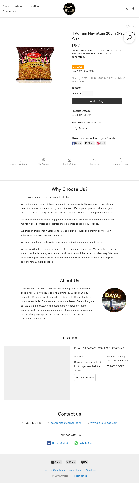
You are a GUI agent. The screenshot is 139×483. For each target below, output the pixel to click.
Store (6, 6)
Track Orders (69, 164)
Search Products (18, 164)
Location (33, 6)
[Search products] (129, 38)
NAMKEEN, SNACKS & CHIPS (97, 78)
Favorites (95, 164)
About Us (91, 470)
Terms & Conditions (54, 470)
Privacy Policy (75, 470)
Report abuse (80, 475)
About (19, 6)
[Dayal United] (69, 8)
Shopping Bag (120, 164)
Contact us (9, 11)
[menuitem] (129, 25)
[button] (82, 128)
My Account (44, 164)
